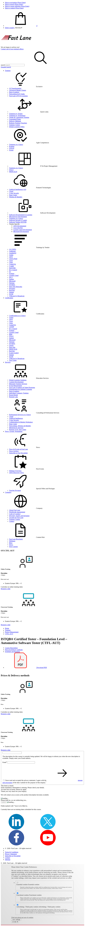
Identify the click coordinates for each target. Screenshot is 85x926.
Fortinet (11, 273)
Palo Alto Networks (15, 287)
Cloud (11, 191)
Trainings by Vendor (15, 114)
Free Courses (13, 546)
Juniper (11, 279)
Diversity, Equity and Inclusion (19, 516)
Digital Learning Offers (16, 127)
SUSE (11, 294)
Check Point (13, 259)
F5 (10, 272)
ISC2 (11, 277)
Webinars (12, 541)
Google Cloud (13, 275)
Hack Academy (14, 92)
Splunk (11, 292)
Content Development (16, 382)
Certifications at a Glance (17, 316)
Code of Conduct (14, 514)
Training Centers (14, 125)
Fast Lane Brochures (16, 539)
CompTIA (12, 264)
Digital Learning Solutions (17, 380)
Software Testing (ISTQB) (18, 222)
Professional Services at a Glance (20, 415)
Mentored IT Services (16, 428)
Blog (10, 543)
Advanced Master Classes (17, 90)
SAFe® (11, 148)
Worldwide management (17, 512)
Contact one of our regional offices (12, 49)
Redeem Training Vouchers (18, 123)
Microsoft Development (21, 231)
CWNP (11, 327)
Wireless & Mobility (15, 197)
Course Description (11, 648)
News (11, 545)
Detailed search (6, 67)
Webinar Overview (15, 471)
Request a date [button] (5, 589)
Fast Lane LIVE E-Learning (18, 96)
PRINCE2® (13, 172)
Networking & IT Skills (17, 94)
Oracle (11, 345)
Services (7, 362)
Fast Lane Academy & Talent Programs (22, 387)
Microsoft (12, 281)
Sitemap (7, 859)
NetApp (11, 283)
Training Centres (14, 519)
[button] (18, 28)
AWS (11, 257)
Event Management (15, 386)
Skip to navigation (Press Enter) (15, 2)
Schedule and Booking (12, 651)
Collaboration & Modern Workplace (21, 422)
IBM (10, 334)
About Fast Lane (14, 510)
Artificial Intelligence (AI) (17, 189)
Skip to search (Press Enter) (14, 4)
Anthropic (12, 251)
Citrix (11, 262)
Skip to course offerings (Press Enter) (17, 6)
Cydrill (11, 266)
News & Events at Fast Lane (18, 449)
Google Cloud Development (22, 230)
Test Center (13, 360)
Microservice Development (18, 216)
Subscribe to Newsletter (13, 856)
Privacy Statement (11, 854)
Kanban (11, 146)
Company (8, 492)
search (3, 65)
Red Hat (12, 290)
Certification (9, 298)
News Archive (14, 451)
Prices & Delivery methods (14, 650)
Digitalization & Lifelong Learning (20, 389)
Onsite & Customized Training (19, 117)
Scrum (11, 150)
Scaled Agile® (14, 353)
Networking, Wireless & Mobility (20, 426)
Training (7, 70)
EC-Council (13, 270)
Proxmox (12, 288)
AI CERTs (12, 249)
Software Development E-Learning (20, 215)
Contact (11, 521)
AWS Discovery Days (16, 473)
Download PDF (41, 667)
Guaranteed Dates (15, 119)
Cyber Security (14, 193)
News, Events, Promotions (13, 431)
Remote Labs (13, 397)
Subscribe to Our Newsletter (18, 453)
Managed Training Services (18, 384)
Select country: (10, 28)
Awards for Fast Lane (16, 517)
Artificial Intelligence (16, 418)
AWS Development (19, 226)
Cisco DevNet (18, 228)
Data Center (13, 195)
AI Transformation (15, 88)
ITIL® (11, 170)
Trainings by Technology (17, 115)
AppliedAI (12, 253)
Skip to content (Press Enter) (14, 8)
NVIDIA (12, 285)
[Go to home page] (16, 45)
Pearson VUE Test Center (17, 429)
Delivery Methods (15, 121)
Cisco (11, 260)
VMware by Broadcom (16, 296)
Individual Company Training (19, 393)
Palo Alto (12, 347)
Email (4, 762)
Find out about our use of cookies (22, 917)
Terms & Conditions (11, 852)
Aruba (11, 255)
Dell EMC (12, 268)
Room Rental (13, 395)
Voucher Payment (15, 490)
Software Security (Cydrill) (18, 220)
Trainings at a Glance (16, 144)
